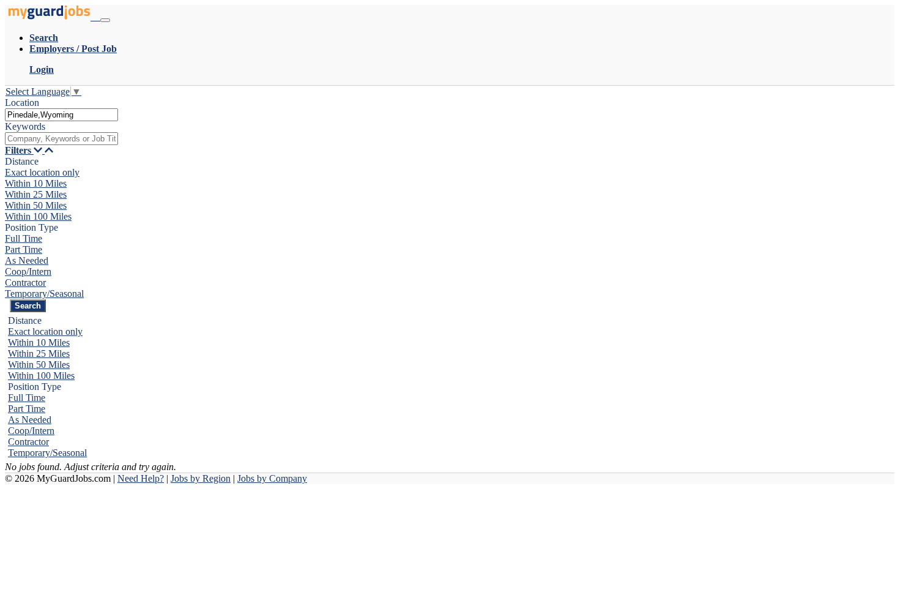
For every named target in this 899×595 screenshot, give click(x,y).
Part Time (23, 249)
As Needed (26, 260)
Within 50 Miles (36, 205)
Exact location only (42, 172)
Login (41, 69)
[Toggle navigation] (105, 20)
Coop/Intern (28, 271)
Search (43, 37)
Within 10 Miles (36, 183)
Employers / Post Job (73, 48)
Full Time (23, 238)
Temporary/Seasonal (44, 293)
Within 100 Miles (38, 216)
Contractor (25, 282)
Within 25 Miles (36, 194)
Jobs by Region (201, 478)
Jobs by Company (272, 478)
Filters (19, 150)
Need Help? (140, 478)
